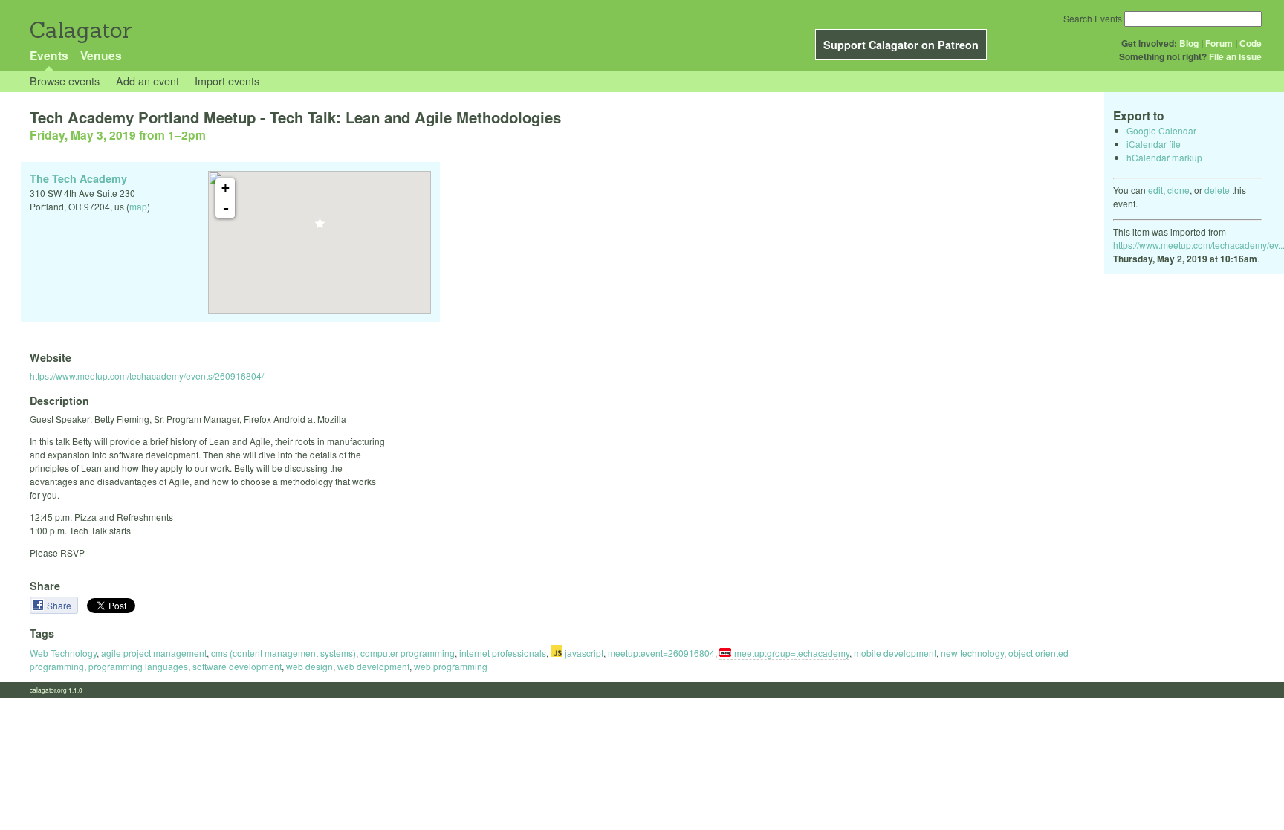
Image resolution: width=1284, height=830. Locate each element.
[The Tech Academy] (320, 227)
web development (373, 666)
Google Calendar (1161, 130)
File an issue (1235, 56)
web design (309, 666)
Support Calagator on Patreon (901, 44)
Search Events (1092, 18)
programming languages (138, 666)
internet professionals (502, 652)
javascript (582, 652)
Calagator (80, 30)
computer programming (407, 652)
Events (49, 55)
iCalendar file (1153, 143)
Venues (101, 55)
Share (60, 605)
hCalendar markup (1164, 157)
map (138, 206)
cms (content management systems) (283, 652)
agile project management (154, 652)
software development (237, 666)
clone (1178, 190)
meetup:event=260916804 (661, 652)
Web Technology (63, 652)
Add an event (147, 80)
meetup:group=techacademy (791, 652)
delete (1217, 190)
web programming (450, 666)
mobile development (895, 652)
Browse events (65, 80)
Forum (1219, 43)
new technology (972, 652)
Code (1250, 43)
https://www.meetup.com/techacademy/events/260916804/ (147, 375)
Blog (1189, 43)
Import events (227, 80)
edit (1155, 190)
